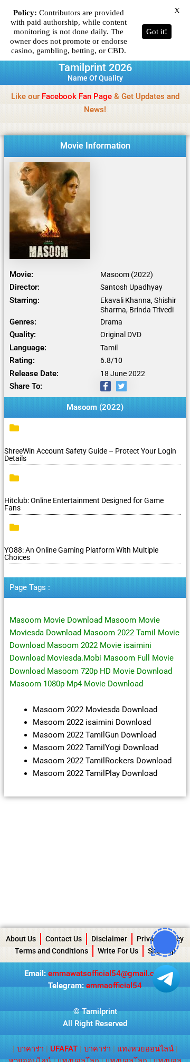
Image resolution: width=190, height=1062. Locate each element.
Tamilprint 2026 (95, 67)
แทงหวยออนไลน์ (145, 1049)
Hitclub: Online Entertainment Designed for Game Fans (84, 504)
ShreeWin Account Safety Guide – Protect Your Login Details (90, 455)
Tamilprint (99, 1011)
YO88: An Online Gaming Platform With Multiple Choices (81, 554)
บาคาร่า (30, 1049)
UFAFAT (64, 1049)
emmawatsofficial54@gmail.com (107, 973)
